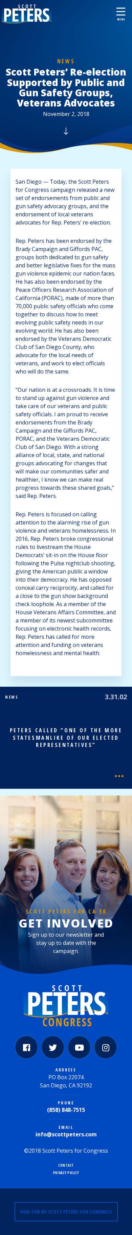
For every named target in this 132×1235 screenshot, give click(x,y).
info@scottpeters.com (66, 1134)
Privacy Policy (66, 1173)
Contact (66, 1165)
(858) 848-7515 (66, 1110)
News (66, 61)
